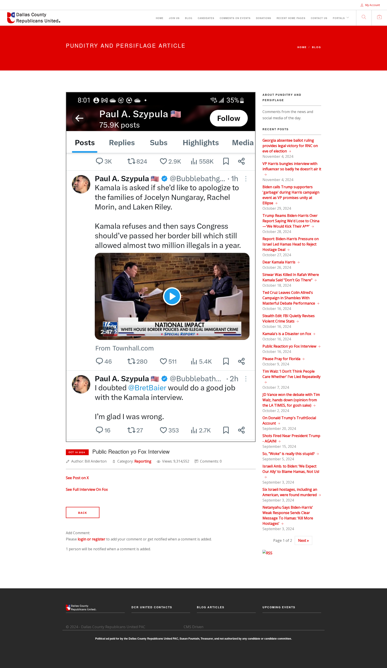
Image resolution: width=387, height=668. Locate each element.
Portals (339, 18)
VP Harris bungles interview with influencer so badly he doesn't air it (291, 166)
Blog (188, 18)
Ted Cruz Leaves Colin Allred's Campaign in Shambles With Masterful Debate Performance (288, 298)
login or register (91, 539)
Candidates (206, 18)
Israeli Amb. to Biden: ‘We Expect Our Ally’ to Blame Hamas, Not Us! (290, 469)
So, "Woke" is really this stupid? (288, 453)
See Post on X (77, 477)
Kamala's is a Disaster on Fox (286, 333)
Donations (263, 18)
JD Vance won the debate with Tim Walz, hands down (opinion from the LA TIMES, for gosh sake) (291, 400)
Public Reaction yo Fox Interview (289, 346)
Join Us (174, 18)
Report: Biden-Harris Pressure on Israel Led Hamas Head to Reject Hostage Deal (290, 244)
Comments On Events (235, 18)
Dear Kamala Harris (278, 262)
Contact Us (319, 18)
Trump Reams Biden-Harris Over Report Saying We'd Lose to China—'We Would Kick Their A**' (290, 221)
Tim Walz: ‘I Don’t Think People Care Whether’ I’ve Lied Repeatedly (291, 374)
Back (82, 513)
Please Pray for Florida (281, 358)
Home (159, 18)
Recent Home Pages (291, 18)
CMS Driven (193, 626)
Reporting (142, 461)
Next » (303, 540)
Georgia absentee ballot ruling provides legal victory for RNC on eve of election (290, 146)
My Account (372, 5)
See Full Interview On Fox (87, 489)
